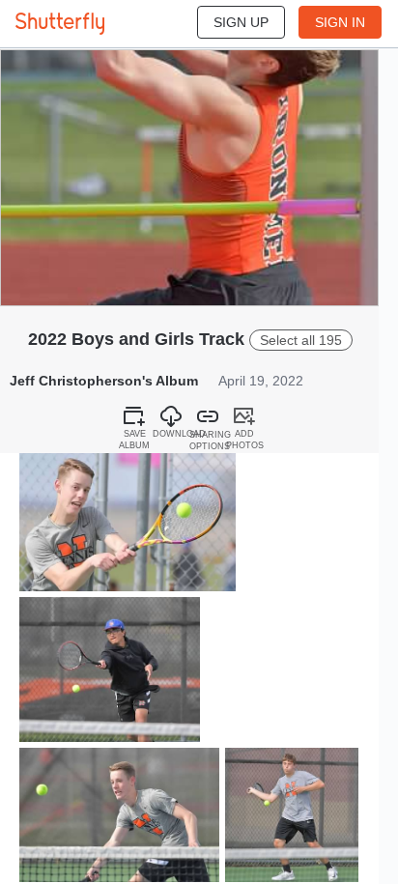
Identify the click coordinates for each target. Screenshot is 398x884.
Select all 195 (301, 340)
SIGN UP (241, 22)
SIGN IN (340, 22)
